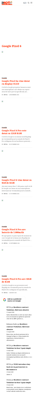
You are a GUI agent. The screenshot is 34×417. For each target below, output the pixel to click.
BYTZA (5, 94)
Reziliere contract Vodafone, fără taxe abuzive (18, 326)
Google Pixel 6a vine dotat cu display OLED (16, 82)
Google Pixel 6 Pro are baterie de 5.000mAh (14, 231)
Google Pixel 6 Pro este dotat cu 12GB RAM (14, 132)
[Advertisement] (17, 24)
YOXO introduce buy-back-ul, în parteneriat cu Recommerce (19, 367)
